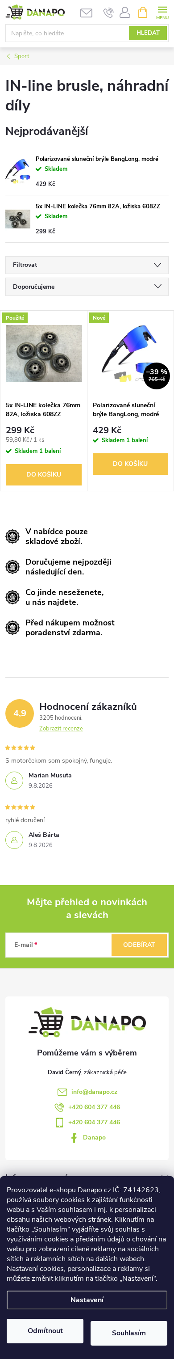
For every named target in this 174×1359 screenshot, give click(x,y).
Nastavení (87, 1300)
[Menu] (162, 12)
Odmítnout (45, 1331)
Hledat (148, 33)
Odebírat (139, 945)
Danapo (94, 1137)
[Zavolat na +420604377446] (108, 12)
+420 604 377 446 (94, 1107)
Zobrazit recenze (61, 729)
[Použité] (44, 353)
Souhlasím (129, 1333)
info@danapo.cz (94, 1092)
